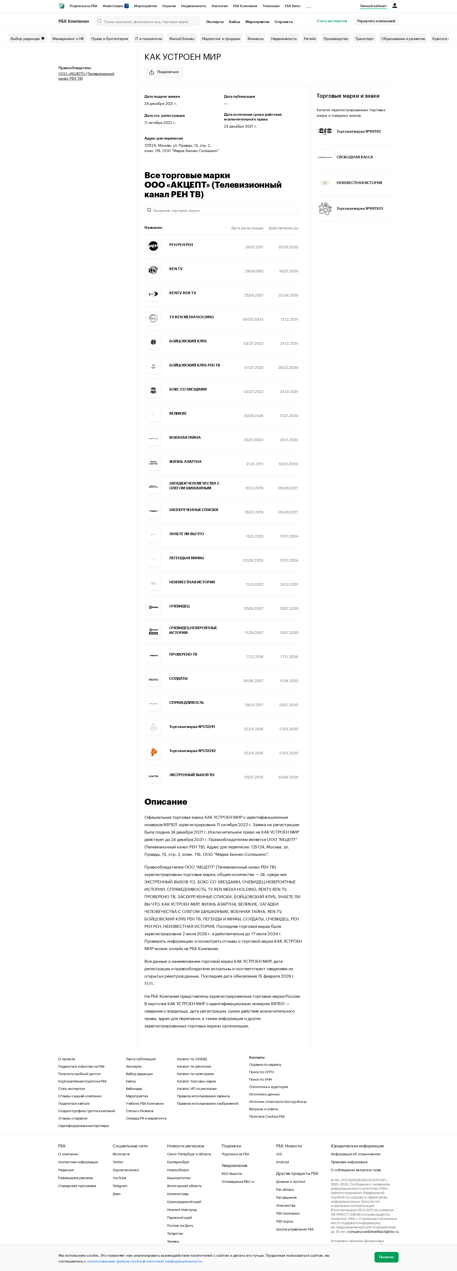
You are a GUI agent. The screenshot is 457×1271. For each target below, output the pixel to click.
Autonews (220, 6)
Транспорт (364, 38)
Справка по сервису (265, 1064)
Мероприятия (145, 6)
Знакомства (285, 1204)
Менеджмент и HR (68, 38)
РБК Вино (292, 6)
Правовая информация (349, 1161)
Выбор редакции (25, 38)
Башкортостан (179, 1177)
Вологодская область (184, 1185)
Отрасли (169, 6)
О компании (68, 1153)
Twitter (118, 1161)
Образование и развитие (403, 38)
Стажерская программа (77, 1185)
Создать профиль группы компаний (86, 1110)
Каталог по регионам (194, 1065)
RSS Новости (232, 1173)
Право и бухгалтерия (109, 38)
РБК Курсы (284, 1220)
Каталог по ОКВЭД (192, 1058)
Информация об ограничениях (356, 1153)
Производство (335, 38)
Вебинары (134, 1088)
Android (282, 1161)
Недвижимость (193, 6)
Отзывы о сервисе (72, 1117)
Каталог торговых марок (196, 1080)
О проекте (284, 22)
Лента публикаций (141, 1058)
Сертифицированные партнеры (83, 1125)
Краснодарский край (184, 1201)
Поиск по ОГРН (261, 1071)
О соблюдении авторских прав (356, 1169)
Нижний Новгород (182, 1209)
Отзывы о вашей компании (79, 1095)
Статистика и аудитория (268, 1086)
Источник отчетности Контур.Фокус (278, 1101)
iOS (279, 1153)
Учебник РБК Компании (145, 1103)
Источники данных (264, 1093)
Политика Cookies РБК (267, 1115)
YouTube (119, 1177)
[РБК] (61, 5)
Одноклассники (126, 1169)
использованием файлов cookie (114, 1261)
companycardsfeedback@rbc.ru (373, 1231)
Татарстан (175, 1233)
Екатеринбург (178, 1161)
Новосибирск (178, 1169)
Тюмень (173, 1240)
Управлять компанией (376, 21)
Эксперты (214, 22)
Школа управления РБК (295, 1228)
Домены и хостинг (291, 1181)
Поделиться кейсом (74, 1103)
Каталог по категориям (195, 1073)
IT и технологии (148, 38)
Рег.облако (285, 1189)
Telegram (120, 1185)
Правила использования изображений (207, 1103)
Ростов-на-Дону (180, 1225)
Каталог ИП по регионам (197, 1088)
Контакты (257, 1057)
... (308, 5)
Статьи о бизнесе (139, 1110)
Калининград (178, 1193)
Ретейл (310, 38)
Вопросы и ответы (263, 1108)
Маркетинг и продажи (221, 38)
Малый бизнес (182, 38)
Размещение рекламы (75, 1177)
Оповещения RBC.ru (238, 1181)
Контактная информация (78, 1161)
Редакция (66, 1169)
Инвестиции (113, 6)
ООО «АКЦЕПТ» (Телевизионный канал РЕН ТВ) (86, 75)
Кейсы (234, 22)
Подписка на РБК (84, 6)
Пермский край (179, 1217)
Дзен (116, 1193)
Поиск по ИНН (260, 1078)
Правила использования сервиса (203, 1095)
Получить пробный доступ (79, 1073)
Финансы (256, 38)
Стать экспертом (332, 21)
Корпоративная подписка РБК (82, 1080)
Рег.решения (286, 1197)
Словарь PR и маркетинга (146, 1117)
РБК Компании (245, 6)
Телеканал (271, 6)
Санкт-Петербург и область (189, 1153)
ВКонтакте (121, 1153)
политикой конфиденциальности (174, 1261)
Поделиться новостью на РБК (81, 1065)
